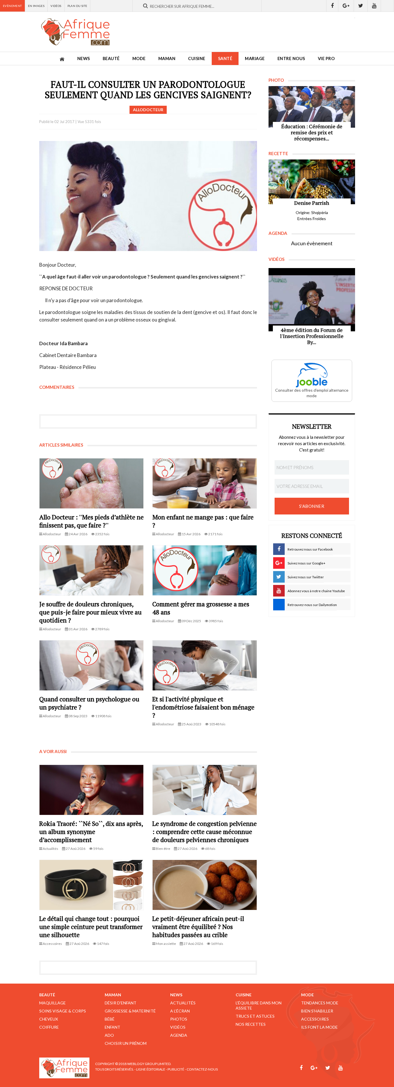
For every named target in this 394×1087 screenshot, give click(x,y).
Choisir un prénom (126, 1043)
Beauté (111, 58)
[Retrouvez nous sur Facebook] (332, 6)
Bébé (110, 1019)
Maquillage (52, 1002)
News (83, 58)
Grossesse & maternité (130, 1010)
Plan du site (77, 6)
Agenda (178, 1035)
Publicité (176, 1069)
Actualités (183, 1002)
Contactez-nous (202, 1069)
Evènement (12, 6)
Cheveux (48, 1019)
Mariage (255, 58)
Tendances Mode (319, 1002)
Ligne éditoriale (150, 1069)
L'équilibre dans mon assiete (259, 1005)
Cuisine (196, 58)
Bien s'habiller (317, 1010)
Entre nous (291, 58)
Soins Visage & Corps (62, 1010)
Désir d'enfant (120, 1002)
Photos (178, 1019)
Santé (225, 58)
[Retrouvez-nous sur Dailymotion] (387, 6)
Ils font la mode (319, 1027)
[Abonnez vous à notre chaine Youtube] (374, 6)
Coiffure (49, 1027)
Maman (167, 58)
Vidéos (55, 6)
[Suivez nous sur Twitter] (361, 6)
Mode (139, 58)
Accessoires (315, 1019)
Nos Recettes (251, 1024)
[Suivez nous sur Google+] (346, 6)
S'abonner (311, 506)
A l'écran (180, 1010)
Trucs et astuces (255, 1016)
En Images (36, 6)
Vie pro (326, 58)
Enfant (112, 1027)
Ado (109, 1035)
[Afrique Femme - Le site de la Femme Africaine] (75, 32)
